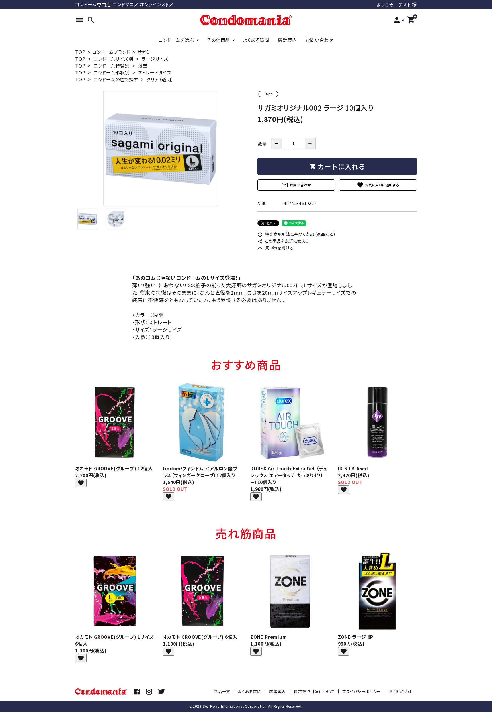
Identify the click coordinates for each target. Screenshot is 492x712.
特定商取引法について (314, 691)
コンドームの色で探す (116, 79)
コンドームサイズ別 (113, 58)
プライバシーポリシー (361, 691)
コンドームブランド (111, 51)
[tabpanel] (160, 148)
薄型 (143, 65)
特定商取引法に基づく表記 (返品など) (296, 234)
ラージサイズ (155, 58)
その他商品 (218, 39)
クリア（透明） (160, 79)
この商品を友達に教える (283, 241)
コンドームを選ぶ (176, 39)
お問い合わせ (319, 39)
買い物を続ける (275, 248)
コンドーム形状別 (112, 72)
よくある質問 (256, 39)
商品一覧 (222, 691)
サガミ (143, 51)
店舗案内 (287, 39)
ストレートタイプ (154, 72)
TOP (80, 51)
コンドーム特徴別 (112, 65)
